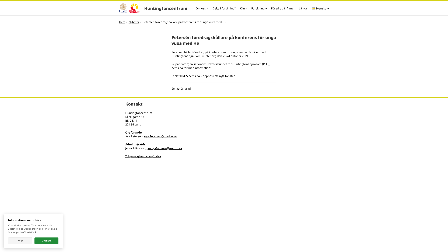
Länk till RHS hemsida (186, 76)
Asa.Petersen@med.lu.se (160, 136)
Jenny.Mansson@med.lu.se (164, 148)
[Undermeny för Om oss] (207, 8)
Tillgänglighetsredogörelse (143, 156)
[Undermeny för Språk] (328, 8)
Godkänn (46, 240)
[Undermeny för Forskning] (266, 8)
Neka (20, 240)
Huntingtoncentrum (165, 8)
